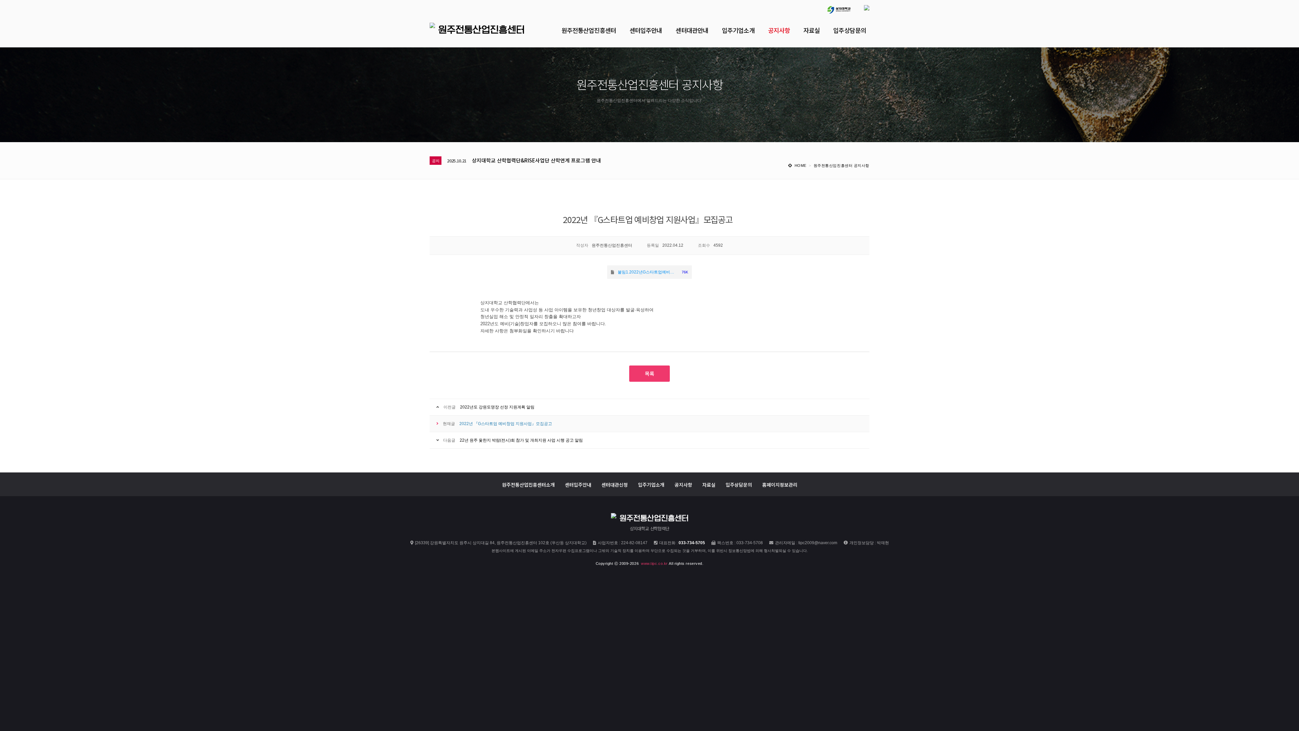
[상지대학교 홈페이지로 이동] (832, 7)
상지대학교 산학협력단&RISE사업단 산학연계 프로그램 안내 (536, 160)
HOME (800, 165)
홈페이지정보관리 (779, 484)
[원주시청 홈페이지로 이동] (859, 7)
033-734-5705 (692, 542)
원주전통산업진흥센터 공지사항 (841, 165)
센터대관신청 (614, 484)
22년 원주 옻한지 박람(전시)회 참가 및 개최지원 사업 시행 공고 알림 (521, 440)
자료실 (708, 484)
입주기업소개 (651, 484)
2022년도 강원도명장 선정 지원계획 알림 (497, 407)
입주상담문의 (739, 484)
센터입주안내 (578, 484)
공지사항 (683, 484)
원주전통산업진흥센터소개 (528, 484)
